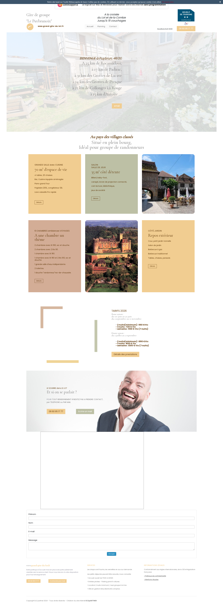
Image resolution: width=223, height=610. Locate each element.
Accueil (90, 26)
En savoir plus (168, 2)
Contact (113, 26)
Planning (101, 26)
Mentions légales (151, 579)
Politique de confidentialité (155, 576)
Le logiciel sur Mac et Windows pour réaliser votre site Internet (124, 4)
